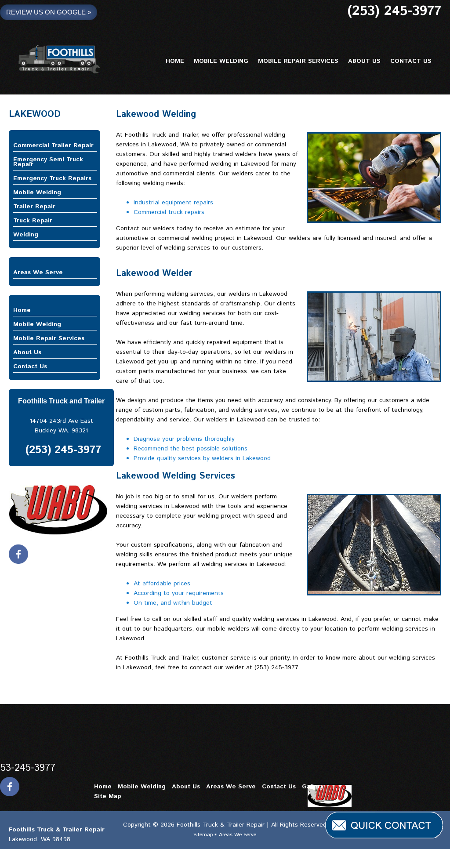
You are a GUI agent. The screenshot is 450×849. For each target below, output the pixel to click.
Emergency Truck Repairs (52, 178)
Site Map (107, 796)
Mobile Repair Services (48, 338)
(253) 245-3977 (394, 11)
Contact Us (30, 366)
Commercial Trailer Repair (53, 145)
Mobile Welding (37, 192)
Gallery (312, 786)
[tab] (55, 145)
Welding (25, 234)
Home (22, 310)
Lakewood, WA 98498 (39, 839)
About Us (27, 352)
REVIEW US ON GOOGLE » (48, 12)
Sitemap (203, 834)
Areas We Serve (38, 272)
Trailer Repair (34, 206)
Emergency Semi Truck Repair (48, 162)
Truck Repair (32, 220)
